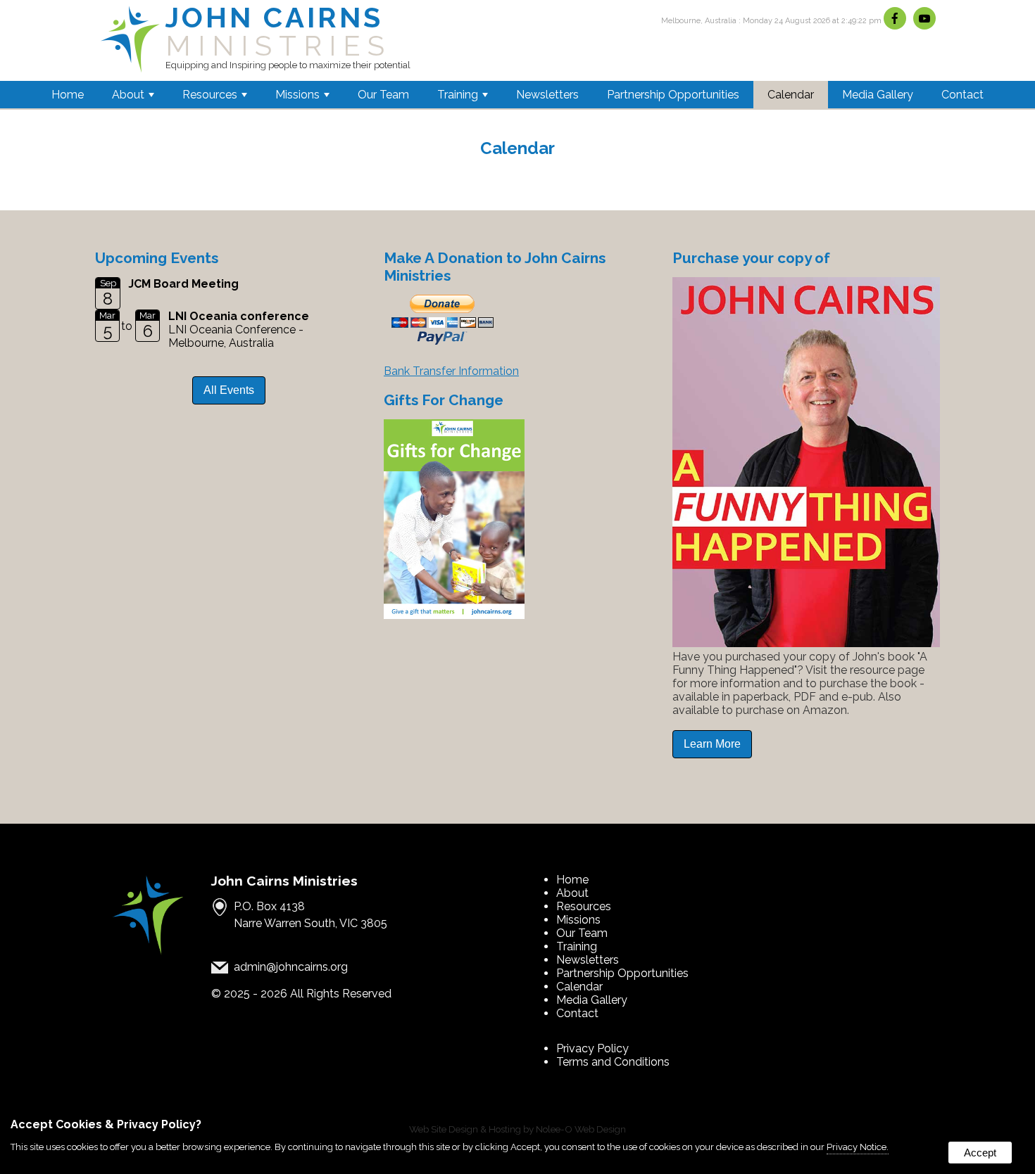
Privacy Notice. (858, 1147)
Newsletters (547, 94)
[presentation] (897, 19)
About (128, 94)
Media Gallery (877, 94)
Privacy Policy (592, 1048)
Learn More (712, 744)
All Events (228, 390)
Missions (297, 94)
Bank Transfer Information (451, 371)
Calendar (790, 94)
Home (67, 94)
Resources (209, 94)
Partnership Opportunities (673, 94)
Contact (962, 94)
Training (457, 94)
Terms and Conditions (613, 1061)
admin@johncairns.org (291, 967)
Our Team (383, 94)
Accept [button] (980, 1153)
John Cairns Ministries (284, 880)
